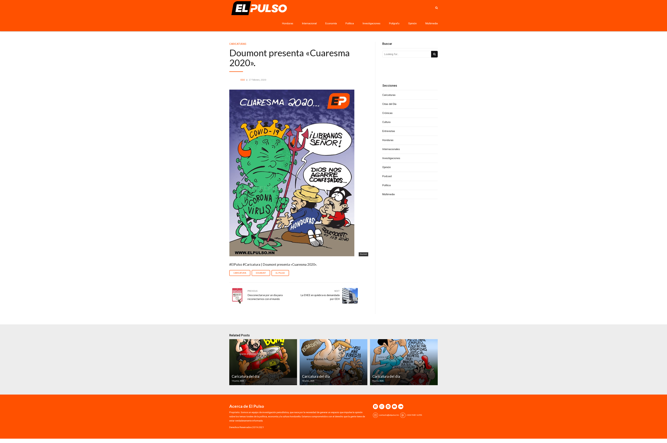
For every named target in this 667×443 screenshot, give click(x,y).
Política (349, 23)
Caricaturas (237, 43)
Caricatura (239, 273)
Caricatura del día (245, 376)
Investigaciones (371, 23)
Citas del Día (389, 104)
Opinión (412, 23)
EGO (243, 79)
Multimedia (431, 23)
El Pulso (280, 273)
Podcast (387, 176)
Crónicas (387, 113)
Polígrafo (394, 23)
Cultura (386, 122)
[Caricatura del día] (262, 362)
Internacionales (391, 149)
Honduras (287, 23)
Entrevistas (388, 131)
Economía (331, 23)
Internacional (309, 23)
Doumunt (261, 273)
